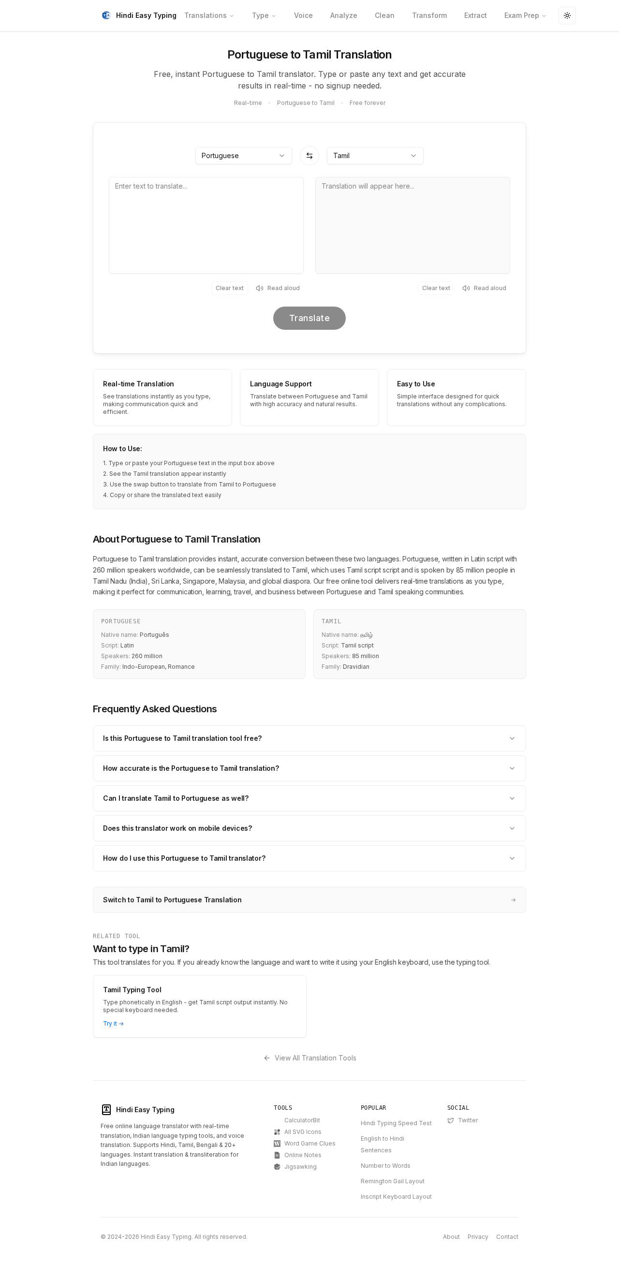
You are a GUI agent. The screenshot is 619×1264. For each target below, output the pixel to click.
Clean (385, 15)
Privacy (478, 1236)
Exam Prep (521, 15)
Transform (429, 15)
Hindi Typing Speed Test (396, 1123)
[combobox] (243, 155)
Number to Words (386, 1165)
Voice (303, 15)
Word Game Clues (310, 1143)
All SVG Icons (303, 1131)
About (451, 1236)
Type (260, 15)
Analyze (343, 15)
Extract (475, 15)
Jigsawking (300, 1166)
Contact (507, 1236)
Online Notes (303, 1155)
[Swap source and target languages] (309, 155)
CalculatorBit (302, 1120)
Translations (205, 15)
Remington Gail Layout (393, 1181)
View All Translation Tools (315, 1058)
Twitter (468, 1120)
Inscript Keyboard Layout (396, 1196)
